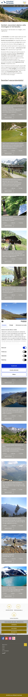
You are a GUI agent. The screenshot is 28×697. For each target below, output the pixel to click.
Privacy (3, 646)
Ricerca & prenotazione (14, 695)
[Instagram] (10, 638)
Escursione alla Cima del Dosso (11, 518)
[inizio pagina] (25, 644)
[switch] (25, 352)
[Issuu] (13, 638)
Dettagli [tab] (11, 325)
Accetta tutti (14, 365)
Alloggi (14, 628)
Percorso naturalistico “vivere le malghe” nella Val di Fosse (12, 180)
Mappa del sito (4, 644)
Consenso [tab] (4, 325)
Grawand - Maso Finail (9, 588)
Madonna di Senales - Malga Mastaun (13, 252)
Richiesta (14, 632)
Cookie (3, 647)
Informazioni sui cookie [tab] (21, 325)
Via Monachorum (7, 217)
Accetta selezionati (14, 370)
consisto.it (3, 653)
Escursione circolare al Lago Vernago (13, 288)
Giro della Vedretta (8, 555)
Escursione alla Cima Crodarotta (12, 482)
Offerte (14, 625)
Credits (3, 649)
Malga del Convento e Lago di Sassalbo (14, 409)
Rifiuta (14, 374)
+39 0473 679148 (9, 610)
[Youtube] (6, 638)
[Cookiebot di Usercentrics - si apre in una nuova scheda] (21, 321)
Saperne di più (8, 117)
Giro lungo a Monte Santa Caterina (12, 143)
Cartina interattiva (14, 618)
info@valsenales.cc (18, 610)
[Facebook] (2, 638)
